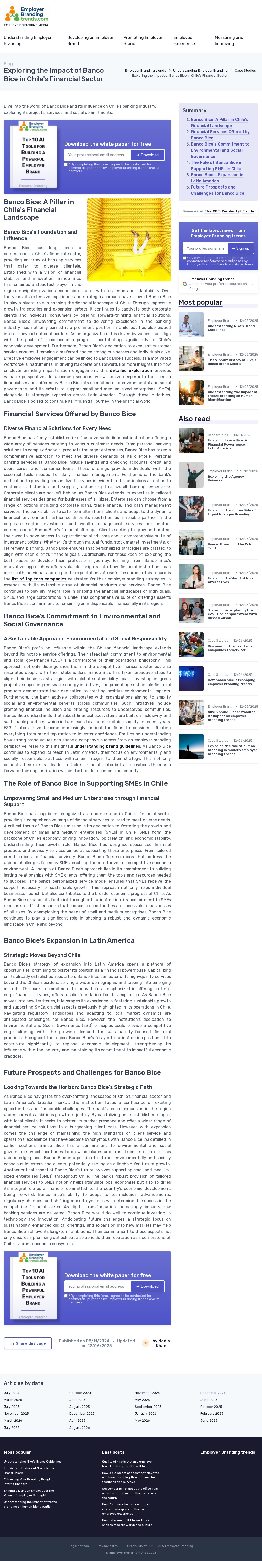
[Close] (223, 742)
